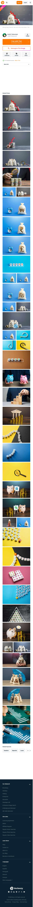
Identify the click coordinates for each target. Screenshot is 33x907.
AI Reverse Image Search (9, 875)
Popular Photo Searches (9, 902)
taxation (6, 821)
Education (5, 870)
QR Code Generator (8, 881)
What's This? (17, 60)
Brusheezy (5, 858)
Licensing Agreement (8, 891)
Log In (25, 2)
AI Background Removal (9, 878)
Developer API (6, 872)
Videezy (5, 864)
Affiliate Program (7, 897)
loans (22, 821)
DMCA (4, 894)
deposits (14, 821)
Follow (27, 36)
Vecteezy (5, 861)
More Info (6, 63)
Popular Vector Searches (9, 899)
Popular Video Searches (9, 905)
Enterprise (5, 867)
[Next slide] (26, 821)
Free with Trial (16, 42)
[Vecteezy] (2, 2)
